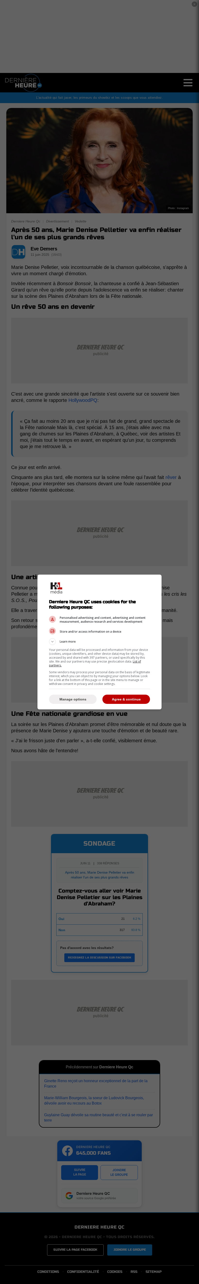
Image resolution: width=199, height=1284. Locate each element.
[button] (99, 641)
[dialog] (99, 642)
